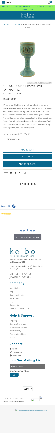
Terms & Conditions (18, 334)
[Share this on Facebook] (15, 172)
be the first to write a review (28, 237)
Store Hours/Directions (19, 308)
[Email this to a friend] (24, 172)
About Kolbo (15, 288)
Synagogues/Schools (18, 327)
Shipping (13, 320)
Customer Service (17, 295)
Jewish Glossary (20, 277)
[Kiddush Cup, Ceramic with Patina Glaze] (27, 59)
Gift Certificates (21, 273)
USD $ (28, 388)
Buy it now (27, 156)
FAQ (11, 301)
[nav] (6, 2)
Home (6, 24)
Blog (11, 291)
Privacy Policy (15, 330)
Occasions (16, 24)
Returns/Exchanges (18, 324)
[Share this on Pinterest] (20, 172)
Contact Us (14, 305)
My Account (15, 298)
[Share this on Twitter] (11, 172)
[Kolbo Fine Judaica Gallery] (27, 15)
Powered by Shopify (16, 401)
